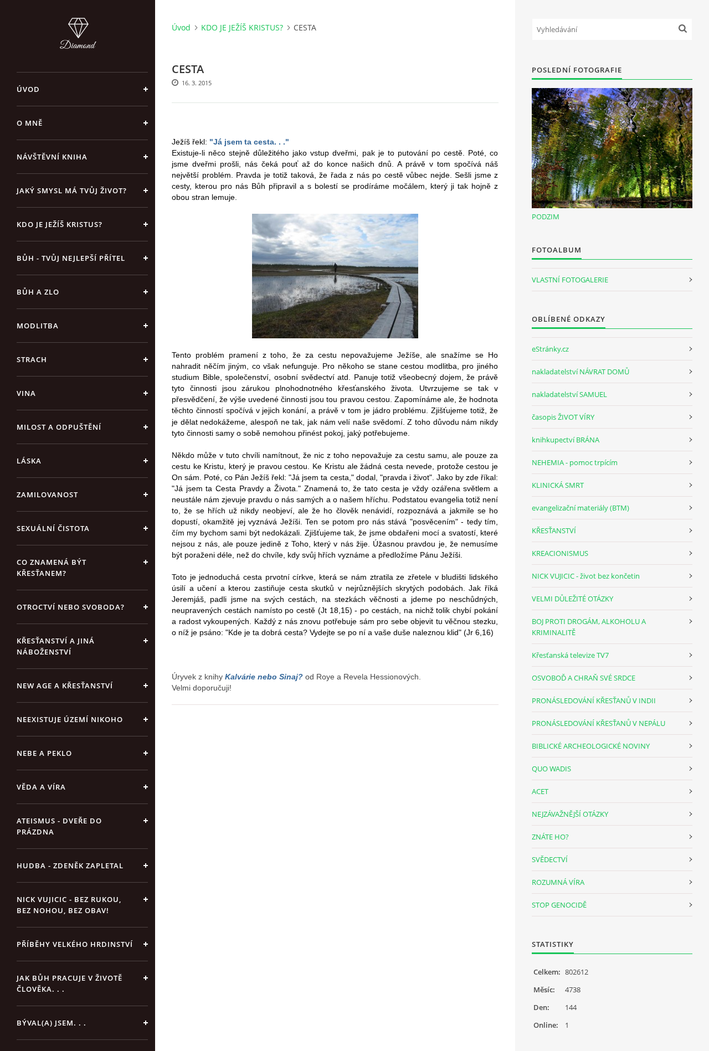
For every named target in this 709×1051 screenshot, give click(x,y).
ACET (540, 791)
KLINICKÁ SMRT (558, 485)
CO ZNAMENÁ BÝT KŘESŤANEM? (51, 567)
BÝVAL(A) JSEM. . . (51, 1023)
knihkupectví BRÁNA (565, 440)
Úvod (28, 89)
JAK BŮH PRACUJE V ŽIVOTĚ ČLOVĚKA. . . (69, 983)
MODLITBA (38, 326)
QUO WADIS (551, 769)
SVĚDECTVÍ (550, 859)
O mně (30, 123)
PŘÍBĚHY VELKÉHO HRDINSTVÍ (75, 944)
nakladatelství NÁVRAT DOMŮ (580, 372)
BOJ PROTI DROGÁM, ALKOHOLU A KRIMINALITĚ (589, 626)
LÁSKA (29, 461)
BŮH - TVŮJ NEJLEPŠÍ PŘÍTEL (71, 258)
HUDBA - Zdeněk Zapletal (70, 865)
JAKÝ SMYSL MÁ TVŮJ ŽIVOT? (72, 190)
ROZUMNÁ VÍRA (558, 882)
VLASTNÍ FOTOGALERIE (570, 280)
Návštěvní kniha (52, 157)
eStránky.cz (550, 349)
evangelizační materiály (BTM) (580, 508)
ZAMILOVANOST (47, 494)
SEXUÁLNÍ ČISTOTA (53, 528)
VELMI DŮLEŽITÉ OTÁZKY (572, 599)
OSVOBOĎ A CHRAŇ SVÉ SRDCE (583, 678)
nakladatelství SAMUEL (569, 394)
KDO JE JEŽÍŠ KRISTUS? (59, 224)
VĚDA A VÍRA (41, 787)
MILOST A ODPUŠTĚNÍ (59, 427)
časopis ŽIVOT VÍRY (563, 417)
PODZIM (545, 216)
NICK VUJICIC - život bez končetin (586, 576)
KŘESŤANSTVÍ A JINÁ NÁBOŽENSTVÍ (56, 646)
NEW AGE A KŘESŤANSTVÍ (65, 686)
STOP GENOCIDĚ (559, 905)
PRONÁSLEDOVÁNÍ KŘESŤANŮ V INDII (594, 700)
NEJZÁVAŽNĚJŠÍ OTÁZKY (570, 814)
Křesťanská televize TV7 (570, 655)
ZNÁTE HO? (550, 837)
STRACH (32, 359)
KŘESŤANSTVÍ (554, 530)
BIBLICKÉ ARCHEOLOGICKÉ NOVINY (591, 746)
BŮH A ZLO (38, 292)
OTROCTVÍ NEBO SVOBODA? (71, 607)
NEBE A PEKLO (44, 753)
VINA (26, 393)
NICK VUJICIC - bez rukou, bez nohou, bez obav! (69, 904)
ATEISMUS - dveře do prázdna (59, 826)
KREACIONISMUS (560, 553)
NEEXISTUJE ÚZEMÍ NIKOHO (70, 719)
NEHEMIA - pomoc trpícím (575, 462)
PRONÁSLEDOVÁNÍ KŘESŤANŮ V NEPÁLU (598, 723)
